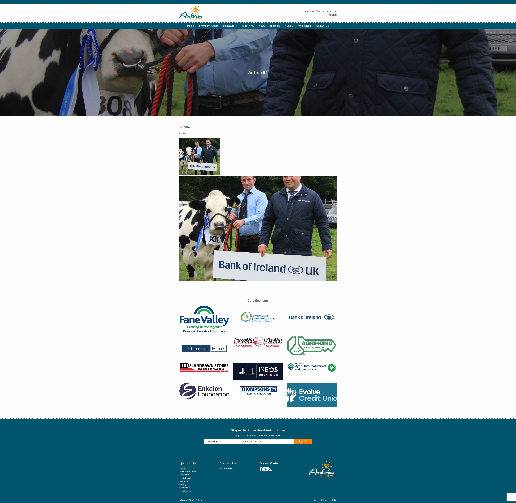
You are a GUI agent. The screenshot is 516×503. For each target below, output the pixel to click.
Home (190, 25)
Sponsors (275, 25)
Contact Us (322, 25)
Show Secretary (227, 468)
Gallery (289, 25)
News (262, 25)
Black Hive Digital (330, 500)
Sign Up (302, 441)
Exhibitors (228, 25)
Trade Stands (246, 25)
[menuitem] (190, 25)
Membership (304, 25)
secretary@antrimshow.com (321, 11)
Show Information (208, 25)
